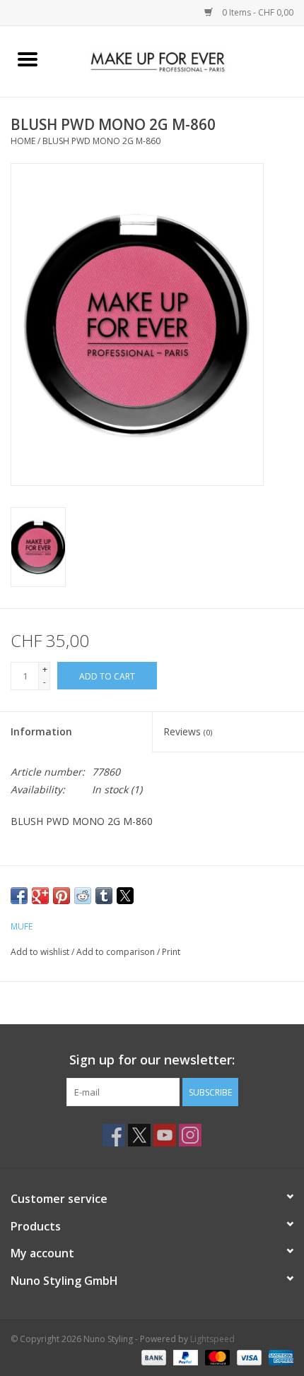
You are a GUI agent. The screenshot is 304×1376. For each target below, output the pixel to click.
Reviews (187, 731)
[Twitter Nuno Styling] (139, 1135)
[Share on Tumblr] (103, 895)
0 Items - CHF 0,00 (256, 12)
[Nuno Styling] (179, 60)
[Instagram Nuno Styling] (190, 1135)
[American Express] (278, 1357)
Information (41, 731)
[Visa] (248, 1357)
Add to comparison (116, 952)
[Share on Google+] (40, 895)
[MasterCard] (216, 1357)
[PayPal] (184, 1357)
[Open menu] (27, 59)
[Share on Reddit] (82, 895)
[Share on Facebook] (19, 895)
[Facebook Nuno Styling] (114, 1135)
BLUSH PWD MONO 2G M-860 (101, 141)
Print (171, 952)
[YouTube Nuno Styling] (164, 1135)
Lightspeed (212, 1339)
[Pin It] (61, 895)
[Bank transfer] (152, 1357)
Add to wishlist (41, 952)
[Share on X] (125, 895)
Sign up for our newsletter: (152, 1059)
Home (23, 141)
